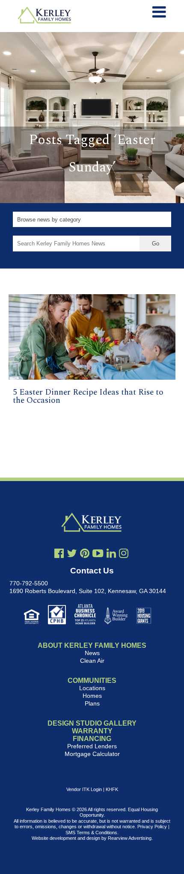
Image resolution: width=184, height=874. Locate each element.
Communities (92, 680)
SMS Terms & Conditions (91, 832)
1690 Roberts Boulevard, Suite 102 (56, 591)
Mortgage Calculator (92, 753)
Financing (92, 738)
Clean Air (92, 660)
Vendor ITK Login (84, 789)
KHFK (112, 789)
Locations (92, 688)
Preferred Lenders (92, 746)
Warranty (92, 731)
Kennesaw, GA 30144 (137, 591)
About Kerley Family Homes (92, 645)
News (92, 653)
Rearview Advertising (129, 838)
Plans (92, 703)
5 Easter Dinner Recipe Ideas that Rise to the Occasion (88, 396)
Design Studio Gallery (92, 723)
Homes (92, 695)
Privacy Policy (152, 826)
